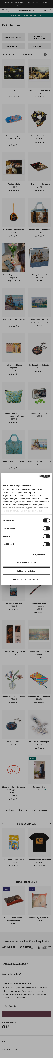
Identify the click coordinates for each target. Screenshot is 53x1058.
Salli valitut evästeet (26, 571)
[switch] (46, 528)
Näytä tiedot (39, 554)
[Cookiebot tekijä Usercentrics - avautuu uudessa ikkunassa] (39, 476)
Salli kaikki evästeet (26, 563)
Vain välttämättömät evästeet (27, 579)
